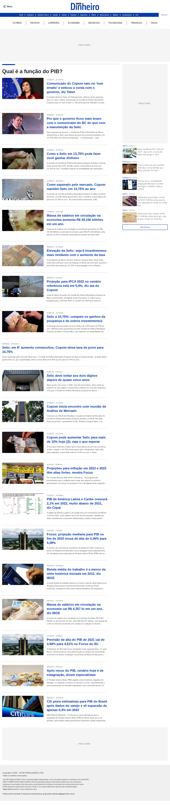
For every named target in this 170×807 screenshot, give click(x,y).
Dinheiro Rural (43, 15)
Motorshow (104, 15)
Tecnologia (115, 23)
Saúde (55, 15)
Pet (137, 15)
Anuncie (164, 15)
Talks (154, 23)
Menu (94, 15)
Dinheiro (30, 15)
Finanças (136, 23)
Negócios (94, 23)
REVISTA (35, 23)
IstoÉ (21, 15)
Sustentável (127, 15)
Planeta (73, 15)
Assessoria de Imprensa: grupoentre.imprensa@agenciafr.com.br (49, 794)
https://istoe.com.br (11, 789)
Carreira (54, 23)
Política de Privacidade (12, 794)
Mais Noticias (145, 227)
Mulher (115, 15)
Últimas (17, 23)
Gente (64, 15)
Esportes (84, 15)
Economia (74, 23)
